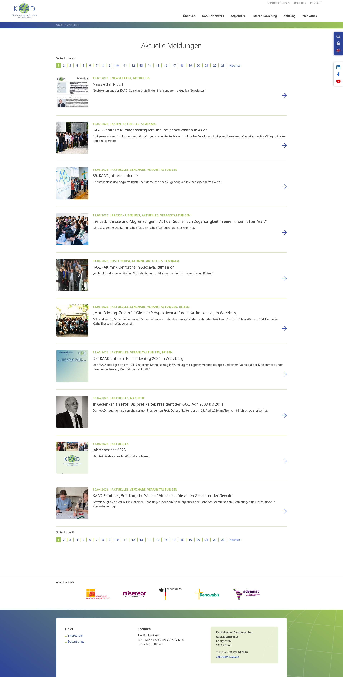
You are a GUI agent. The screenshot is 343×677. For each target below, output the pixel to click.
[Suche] (338, 37)
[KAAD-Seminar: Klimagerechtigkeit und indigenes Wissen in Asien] (72, 137)
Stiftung (289, 16)
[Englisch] (338, 50)
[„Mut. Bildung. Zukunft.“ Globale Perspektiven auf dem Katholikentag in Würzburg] (72, 320)
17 (174, 65)
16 (165, 65)
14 (149, 65)
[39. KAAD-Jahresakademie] (72, 183)
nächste (234, 65)
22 (214, 65)
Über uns (189, 16)
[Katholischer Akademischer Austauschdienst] (24, 10)
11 (125, 65)
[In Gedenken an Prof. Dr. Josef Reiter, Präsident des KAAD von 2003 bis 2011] (72, 411)
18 (182, 65)
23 (222, 65)
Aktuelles (73, 25)
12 (133, 65)
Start (60, 25)
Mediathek (310, 16)
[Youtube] (338, 81)
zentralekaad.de (227, 657)
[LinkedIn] (338, 67)
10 (117, 65)
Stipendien (238, 16)
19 (190, 65)
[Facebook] (338, 74)
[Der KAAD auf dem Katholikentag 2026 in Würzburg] (72, 366)
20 (198, 65)
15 (157, 65)
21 (206, 65)
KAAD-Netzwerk (213, 16)
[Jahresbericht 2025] (72, 457)
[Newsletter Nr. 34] (72, 91)
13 (141, 65)
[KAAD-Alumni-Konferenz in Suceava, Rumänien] (72, 274)
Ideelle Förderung (265, 16)
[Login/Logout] (338, 43)
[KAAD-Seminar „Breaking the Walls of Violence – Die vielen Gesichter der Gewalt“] (72, 503)
